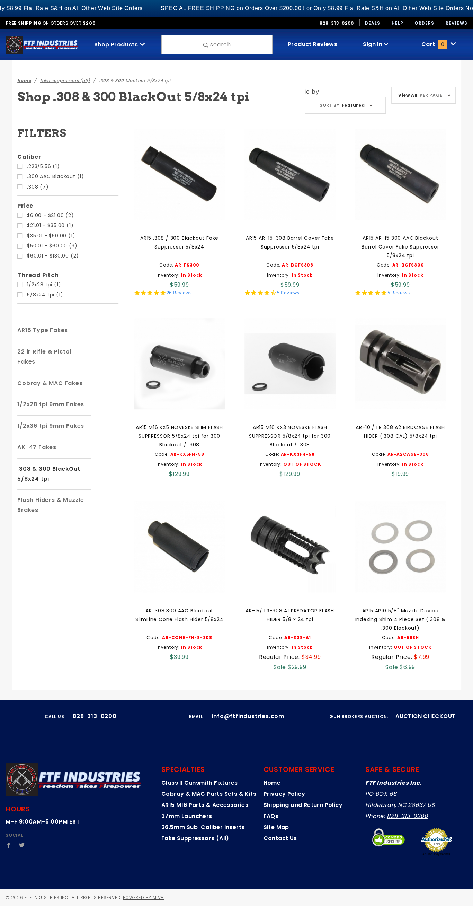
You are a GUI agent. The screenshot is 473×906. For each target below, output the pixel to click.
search (219, 45)
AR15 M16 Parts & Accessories (204, 805)
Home (272, 783)
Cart (432, 44)
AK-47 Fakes (36, 447)
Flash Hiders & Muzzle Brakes (50, 505)
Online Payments (436, 854)
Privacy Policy (284, 794)
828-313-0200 (407, 816)
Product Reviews (312, 44)
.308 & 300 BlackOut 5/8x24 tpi (48, 474)
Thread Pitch (38, 275)
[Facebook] (8, 845)
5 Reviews (288, 293)
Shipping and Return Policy (303, 805)
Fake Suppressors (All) (195, 838)
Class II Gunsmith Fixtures (199, 783)
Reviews (456, 23)
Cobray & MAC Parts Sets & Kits (208, 794)
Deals (373, 23)
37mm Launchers (186, 816)
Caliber (29, 157)
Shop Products (117, 45)
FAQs (271, 816)
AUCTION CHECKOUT (425, 716)
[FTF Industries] (42, 44)
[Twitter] (22, 845)
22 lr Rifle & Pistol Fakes (44, 357)
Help (398, 23)
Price (25, 206)
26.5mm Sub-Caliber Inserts (202, 827)
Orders (424, 23)
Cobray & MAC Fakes (49, 383)
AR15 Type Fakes (42, 330)
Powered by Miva (143, 897)
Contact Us (280, 838)
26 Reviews (179, 293)
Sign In (373, 44)
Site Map (276, 827)
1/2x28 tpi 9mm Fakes (50, 404)
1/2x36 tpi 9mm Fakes (50, 426)
